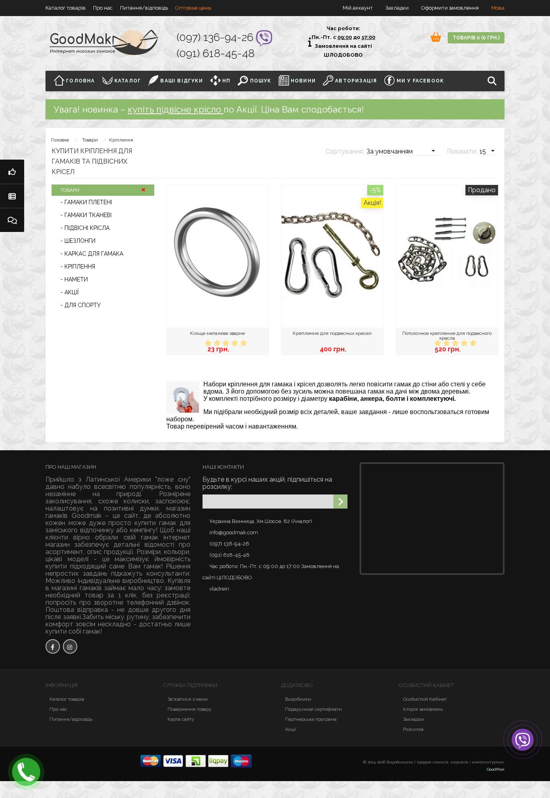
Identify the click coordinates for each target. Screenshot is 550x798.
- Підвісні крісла (85, 228)
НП (226, 81)
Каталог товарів (65, 8)
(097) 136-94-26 (216, 37)
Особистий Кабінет (425, 699)
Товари (90, 140)
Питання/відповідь (144, 8)
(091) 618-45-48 (215, 53)
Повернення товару (189, 709)
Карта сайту (180, 719)
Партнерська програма (311, 719)
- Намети (74, 279)
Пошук (259, 81)
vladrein (219, 589)
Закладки (413, 719)
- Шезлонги (77, 241)
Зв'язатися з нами (187, 699)
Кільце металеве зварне (217, 333)
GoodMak (496, 769)
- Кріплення (77, 266)
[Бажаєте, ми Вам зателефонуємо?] (26, 772)
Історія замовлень (423, 709)
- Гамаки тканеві (86, 215)
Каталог (127, 81)
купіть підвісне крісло (175, 109)
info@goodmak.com (233, 532)
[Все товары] (12, 196)
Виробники (298, 699)
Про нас (103, 8)
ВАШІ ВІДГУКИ (181, 81)
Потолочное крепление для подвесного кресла (447, 336)
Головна (79, 81)
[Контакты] (12, 220)
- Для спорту (80, 305)
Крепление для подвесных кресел (332, 333)
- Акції (69, 292)
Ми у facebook (419, 81)
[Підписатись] (340, 501)
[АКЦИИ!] (12, 172)
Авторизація (355, 81)
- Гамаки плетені (86, 202)
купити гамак (155, 523)
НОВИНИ (302, 81)
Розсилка (413, 729)
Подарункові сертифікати (313, 709)
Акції (290, 729)
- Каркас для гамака (91, 253)
